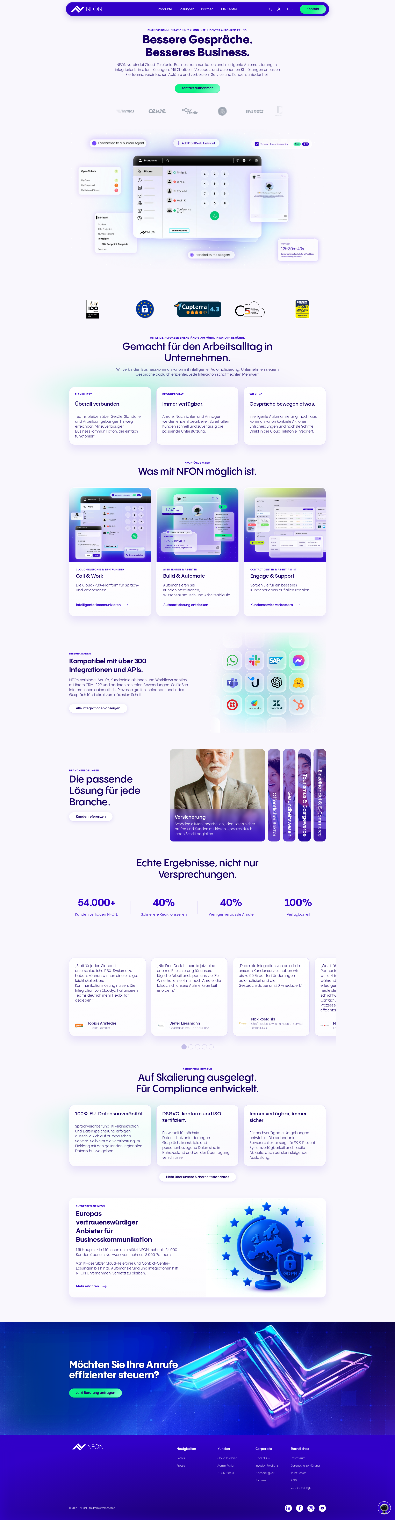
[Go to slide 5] (211, 1046)
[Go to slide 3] (197, 1046)
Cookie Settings (301, 1488)
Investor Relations (267, 1465)
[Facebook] (299, 1508)
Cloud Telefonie (227, 1458)
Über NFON (263, 1458)
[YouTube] (322, 1508)
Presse (181, 1465)
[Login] (279, 9)
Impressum (298, 1458)
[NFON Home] (87, 9)
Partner (207, 9)
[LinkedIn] (288, 1508)
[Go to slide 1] (184, 1046)
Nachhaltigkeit (265, 1473)
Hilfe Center (228, 9)
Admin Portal (225, 1465)
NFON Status (225, 1473)
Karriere (261, 1480)
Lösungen (186, 9)
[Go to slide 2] (190, 1046)
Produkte (165, 9)
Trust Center (298, 1473)
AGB (294, 1480)
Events (181, 1458)
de (289, 9)
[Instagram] (311, 1508)
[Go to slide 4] (204, 1046)
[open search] (270, 9)
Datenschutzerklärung (305, 1465)
